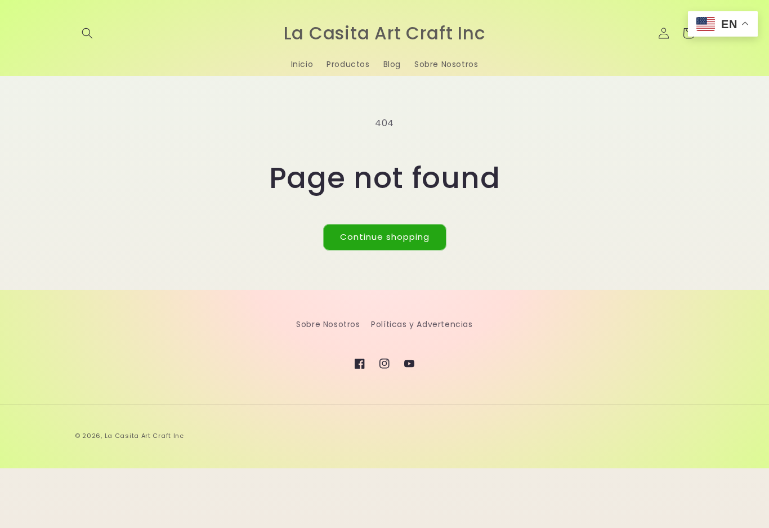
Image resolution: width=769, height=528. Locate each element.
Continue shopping (385, 237)
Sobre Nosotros (328, 324)
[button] (87, 33)
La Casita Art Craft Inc (144, 435)
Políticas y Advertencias (421, 324)
